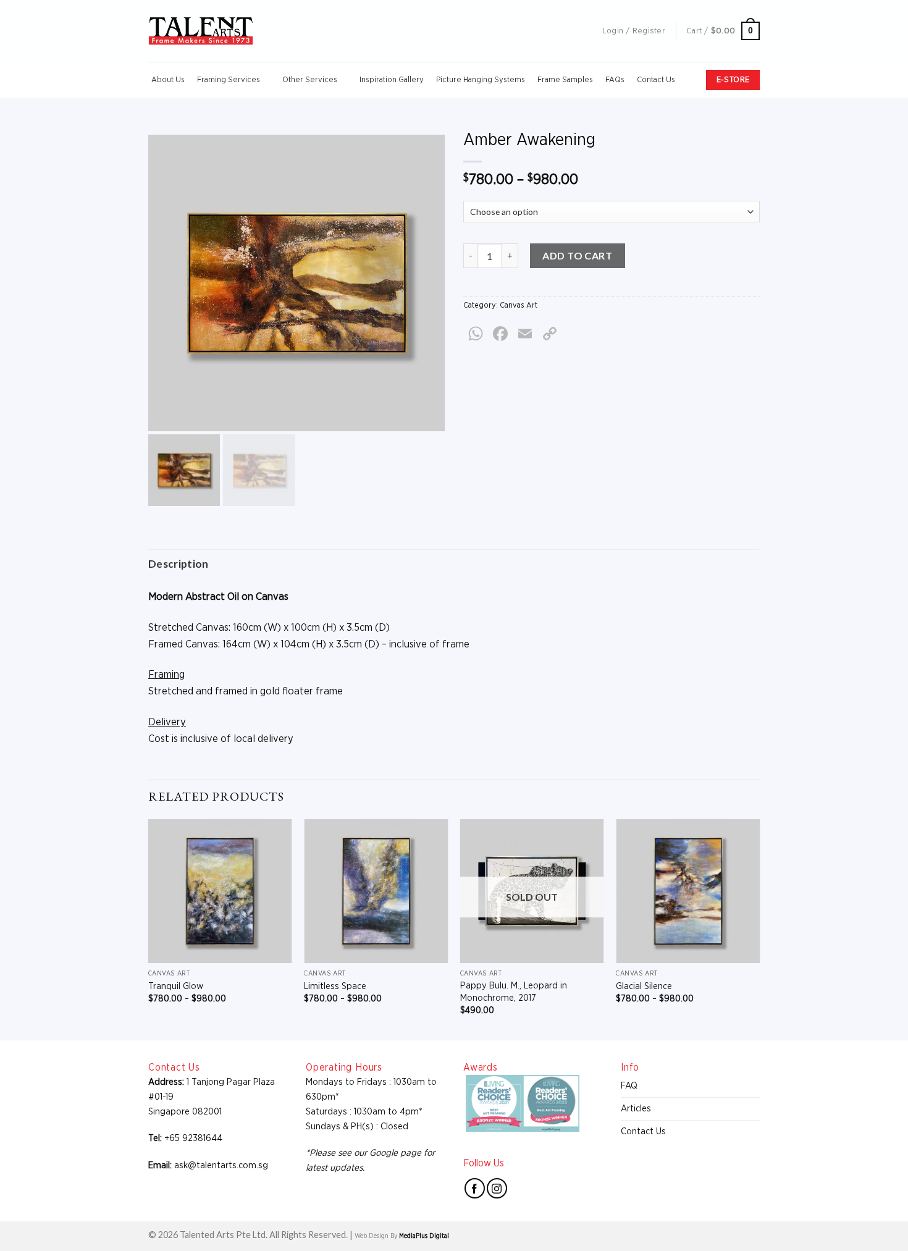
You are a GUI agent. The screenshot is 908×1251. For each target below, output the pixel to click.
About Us (168, 80)
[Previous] (149, 928)
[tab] (178, 563)
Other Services (309, 80)
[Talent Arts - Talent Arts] (200, 31)
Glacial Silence (644, 986)
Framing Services (228, 80)
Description (178, 563)
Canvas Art (518, 305)
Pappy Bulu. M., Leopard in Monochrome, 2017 (513, 992)
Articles (636, 1108)
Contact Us (656, 80)
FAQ (629, 1085)
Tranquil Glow (175, 986)
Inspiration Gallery (391, 80)
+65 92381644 (193, 1138)
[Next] (759, 928)
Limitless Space (335, 986)
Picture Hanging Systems (480, 80)
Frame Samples (565, 80)
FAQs (614, 80)
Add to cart (577, 255)
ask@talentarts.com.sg (221, 1165)
